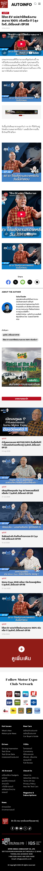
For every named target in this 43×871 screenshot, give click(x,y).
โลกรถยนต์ (27, 748)
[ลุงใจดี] (21, 653)
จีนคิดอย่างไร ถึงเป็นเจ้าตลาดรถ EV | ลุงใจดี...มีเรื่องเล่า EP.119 (20, 537)
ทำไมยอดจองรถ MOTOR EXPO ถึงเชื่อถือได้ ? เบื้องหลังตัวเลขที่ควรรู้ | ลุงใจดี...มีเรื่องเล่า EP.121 (21, 445)
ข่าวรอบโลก (6, 806)
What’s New (7, 730)
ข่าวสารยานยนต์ (8, 809)
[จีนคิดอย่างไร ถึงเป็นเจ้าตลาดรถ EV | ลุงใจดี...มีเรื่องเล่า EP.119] (21, 516)
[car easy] (13, 711)
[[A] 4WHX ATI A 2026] (21, 112)
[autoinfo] (4, 4)
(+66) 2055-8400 (28, 856)
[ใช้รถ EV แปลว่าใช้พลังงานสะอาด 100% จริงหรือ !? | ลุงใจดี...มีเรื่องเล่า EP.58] (21, 607)
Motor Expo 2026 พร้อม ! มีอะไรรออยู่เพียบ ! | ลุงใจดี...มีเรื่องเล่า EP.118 (21, 583)
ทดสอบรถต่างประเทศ (10, 757)
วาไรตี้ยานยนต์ (7, 786)
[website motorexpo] (26, 694)
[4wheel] (18, 702)
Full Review (28, 762)
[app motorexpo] (18, 694)
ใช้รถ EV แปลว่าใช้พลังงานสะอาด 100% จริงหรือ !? (20, 339)
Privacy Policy (29, 783)
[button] (20, 115)
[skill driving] (29, 711)
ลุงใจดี (5, 13)
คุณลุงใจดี (27, 759)
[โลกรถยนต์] (34, 702)
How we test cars (30, 786)
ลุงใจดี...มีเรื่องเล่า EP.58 (11, 335)
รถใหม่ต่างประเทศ (30, 730)
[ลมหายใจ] (37, 711)
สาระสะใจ (5, 783)
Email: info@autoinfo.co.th (21, 859)
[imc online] (26, 702)
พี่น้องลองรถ (28, 754)
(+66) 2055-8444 (15, 856)
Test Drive (6, 751)
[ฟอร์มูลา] (34, 694)
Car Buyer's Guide (30, 736)
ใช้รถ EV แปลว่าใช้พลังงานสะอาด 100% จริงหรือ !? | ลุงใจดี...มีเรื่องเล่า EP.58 (21, 629)
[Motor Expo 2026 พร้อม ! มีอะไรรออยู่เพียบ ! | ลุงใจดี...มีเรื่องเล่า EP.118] (21, 561)
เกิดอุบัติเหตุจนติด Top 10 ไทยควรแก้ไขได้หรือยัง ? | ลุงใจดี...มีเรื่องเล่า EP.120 (20, 492)
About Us (27, 775)
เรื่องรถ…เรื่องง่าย (30, 757)
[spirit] (21, 711)
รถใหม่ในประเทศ (29, 733)
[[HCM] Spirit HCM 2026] (21, 367)
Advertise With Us (31, 777)
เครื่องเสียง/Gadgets (10, 775)
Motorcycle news (9, 733)
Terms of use (29, 780)
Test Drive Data (8, 754)
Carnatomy (28, 751)
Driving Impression (10, 748)
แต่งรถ (4, 777)
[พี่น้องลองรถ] (6, 711)
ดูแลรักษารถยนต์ (8, 780)
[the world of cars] (9, 702)
